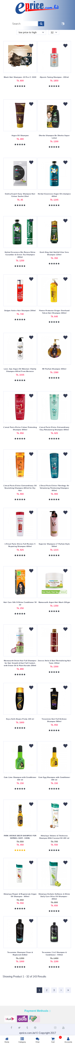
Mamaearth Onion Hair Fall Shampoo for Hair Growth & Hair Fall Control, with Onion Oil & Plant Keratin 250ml (20, 663)
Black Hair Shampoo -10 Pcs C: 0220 (20, 77)
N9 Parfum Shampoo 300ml (54, 369)
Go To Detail (20, 68)
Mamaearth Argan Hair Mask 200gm (54, 602)
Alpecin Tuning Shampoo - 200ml (54, 77)
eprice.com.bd (27, 1032)
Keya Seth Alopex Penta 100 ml (20, 719)
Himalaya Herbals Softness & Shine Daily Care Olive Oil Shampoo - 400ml (54, 896)
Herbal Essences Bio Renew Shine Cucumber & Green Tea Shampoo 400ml (20, 254)
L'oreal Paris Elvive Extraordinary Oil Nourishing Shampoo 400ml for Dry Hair (20, 488)
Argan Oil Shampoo (20, 135)
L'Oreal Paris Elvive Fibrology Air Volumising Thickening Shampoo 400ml (54, 488)
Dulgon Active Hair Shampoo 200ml (20, 310)
